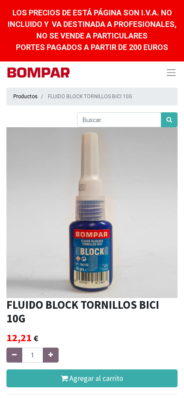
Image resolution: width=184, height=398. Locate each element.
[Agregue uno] (51, 355)
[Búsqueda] (169, 119)
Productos (25, 97)
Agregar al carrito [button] (95, 378)
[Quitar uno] (14, 355)
